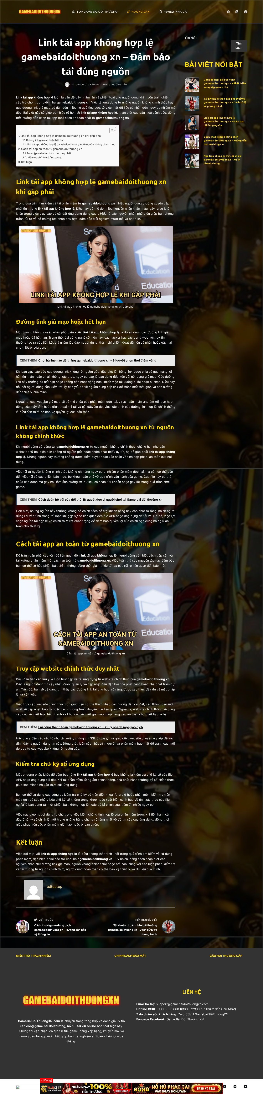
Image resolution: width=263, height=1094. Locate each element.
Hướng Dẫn (141, 11)
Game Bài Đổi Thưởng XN (185, 1019)
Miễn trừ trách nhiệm (33, 956)
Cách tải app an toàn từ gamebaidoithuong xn (51, 149)
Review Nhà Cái (175, 11)
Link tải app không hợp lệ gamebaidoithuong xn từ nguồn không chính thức (71, 144)
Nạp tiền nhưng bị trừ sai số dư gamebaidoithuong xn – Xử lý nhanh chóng (222, 160)
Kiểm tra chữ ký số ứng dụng (44, 157)
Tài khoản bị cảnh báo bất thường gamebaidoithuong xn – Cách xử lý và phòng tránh (225, 102)
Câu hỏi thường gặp (226, 956)
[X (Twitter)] (236, 11)
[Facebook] (228, 11)
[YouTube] (245, 1086)
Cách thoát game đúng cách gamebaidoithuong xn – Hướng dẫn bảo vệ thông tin (225, 140)
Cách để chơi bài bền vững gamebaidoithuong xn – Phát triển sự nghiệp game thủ (225, 83)
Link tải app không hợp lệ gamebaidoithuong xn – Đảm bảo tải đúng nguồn (224, 121)
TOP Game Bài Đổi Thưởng (97, 11)
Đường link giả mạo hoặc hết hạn (45, 140)
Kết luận (26, 162)
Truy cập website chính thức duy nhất (49, 153)
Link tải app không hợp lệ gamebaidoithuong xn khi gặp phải (61, 135)
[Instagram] (245, 11)
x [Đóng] (46, 1080)
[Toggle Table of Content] (110, 130)
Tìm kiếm (191, 38)
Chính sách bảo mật (130, 956)
